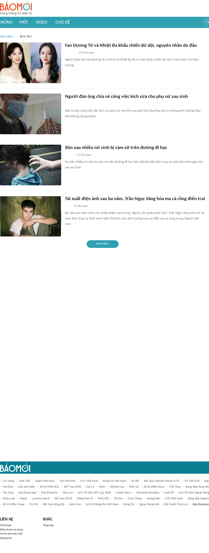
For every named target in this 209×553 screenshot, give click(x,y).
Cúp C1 (90, 486)
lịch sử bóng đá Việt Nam (102, 504)
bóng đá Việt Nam (114, 481)
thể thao (175, 486)
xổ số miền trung (13, 504)
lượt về (169, 492)
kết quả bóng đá (53, 504)
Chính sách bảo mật (11, 533)
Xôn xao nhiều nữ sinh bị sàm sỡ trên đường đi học (116, 147)
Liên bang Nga (27, 492)
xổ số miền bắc (49, 486)
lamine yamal (41, 498)
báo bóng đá (49, 492)
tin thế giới (192, 481)
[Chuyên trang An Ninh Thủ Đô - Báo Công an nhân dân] (68, 206)
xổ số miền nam (153, 486)
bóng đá (129, 504)
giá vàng (8, 481)
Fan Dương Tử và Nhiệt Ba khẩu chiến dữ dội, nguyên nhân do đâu (131, 45)
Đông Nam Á (85, 498)
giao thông (135, 498)
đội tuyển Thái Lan (176, 504)
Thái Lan (67, 492)
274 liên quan (86, 52)
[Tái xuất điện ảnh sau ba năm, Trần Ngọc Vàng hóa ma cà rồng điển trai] (30, 216)
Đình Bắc (103, 498)
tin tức (33, 504)
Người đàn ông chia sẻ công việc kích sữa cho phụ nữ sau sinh (126, 96)
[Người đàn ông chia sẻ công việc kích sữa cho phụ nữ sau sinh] (30, 114)
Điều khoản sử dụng (11, 529)
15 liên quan (81, 206)
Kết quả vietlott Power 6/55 (161, 481)
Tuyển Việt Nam (45, 481)
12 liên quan (84, 155)
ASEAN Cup (117, 486)
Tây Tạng (8, 492)
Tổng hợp (48, 525)
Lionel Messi (123, 492)
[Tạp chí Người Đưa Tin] (69, 104)
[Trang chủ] (16, 9)
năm (102, 486)
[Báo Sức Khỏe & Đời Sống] (69, 155)
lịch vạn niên (26, 486)
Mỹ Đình (8, 486)
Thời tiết (24, 481)
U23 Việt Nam (174, 498)
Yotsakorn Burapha (147, 492)
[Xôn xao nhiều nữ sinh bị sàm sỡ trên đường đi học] (30, 165)
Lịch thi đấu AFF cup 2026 (94, 492)
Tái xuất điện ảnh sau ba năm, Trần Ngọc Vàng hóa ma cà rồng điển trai (135, 199)
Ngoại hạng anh (149, 504)
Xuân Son (75, 504)
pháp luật (9, 498)
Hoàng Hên (153, 498)
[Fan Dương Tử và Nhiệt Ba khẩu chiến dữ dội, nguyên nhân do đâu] (30, 62)
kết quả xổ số (63, 498)
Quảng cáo (6, 538)
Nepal (23, 498)
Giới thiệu (5, 525)
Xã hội (135, 481)
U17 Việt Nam (89, 481)
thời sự (134, 486)
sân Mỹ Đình (67, 481)
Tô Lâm (118, 498)
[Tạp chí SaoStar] (70, 53)
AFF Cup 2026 (72, 486)
